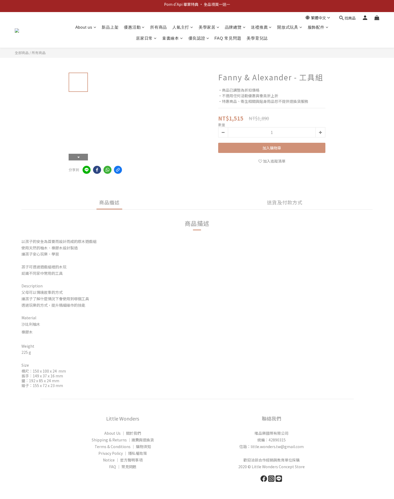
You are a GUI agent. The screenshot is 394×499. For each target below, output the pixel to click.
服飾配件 (316, 27)
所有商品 (158, 27)
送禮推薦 (259, 27)
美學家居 (207, 27)
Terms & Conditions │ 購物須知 (123, 446)
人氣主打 (180, 27)
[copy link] (118, 170)
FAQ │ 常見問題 (122, 466)
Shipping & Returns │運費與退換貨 (123, 439)
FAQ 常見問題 (227, 38)
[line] (87, 170)
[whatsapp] (107, 170)
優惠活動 (132, 27)
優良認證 (196, 38)
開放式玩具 (287, 27)
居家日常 (144, 38)
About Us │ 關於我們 (122, 433)
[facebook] (97, 170)
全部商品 (22, 52)
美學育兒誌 (257, 38)
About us (83, 27)
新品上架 (110, 27)
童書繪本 (170, 38)
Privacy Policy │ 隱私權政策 (122, 453)
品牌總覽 (233, 27)
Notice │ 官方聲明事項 (123, 460)
